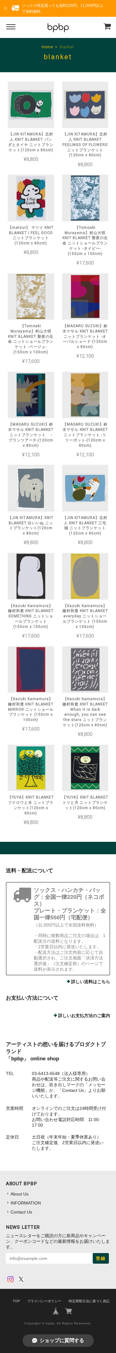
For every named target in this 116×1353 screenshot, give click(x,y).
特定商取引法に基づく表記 (89, 1301)
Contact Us (21, 1211)
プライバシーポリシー (44, 1301)
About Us (19, 1193)
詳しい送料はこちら (90, 981)
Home (47, 47)
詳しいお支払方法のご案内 (84, 1015)
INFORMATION (26, 1202)
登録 (101, 1258)
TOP (16, 1301)
